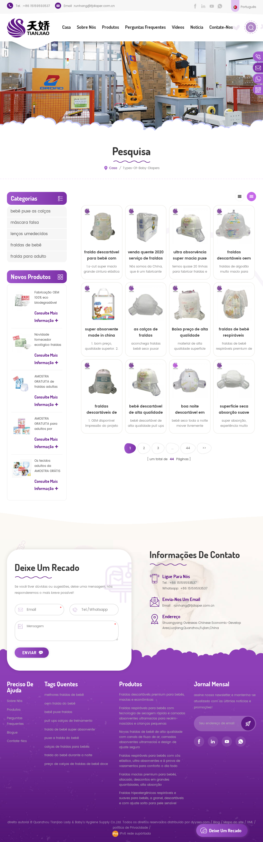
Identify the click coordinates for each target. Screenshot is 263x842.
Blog (216, 822)
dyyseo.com (201, 822)
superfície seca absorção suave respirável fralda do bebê (234, 409)
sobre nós (86, 27)
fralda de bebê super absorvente (69, 729)
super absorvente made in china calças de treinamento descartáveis (101, 332)
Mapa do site (233, 822)
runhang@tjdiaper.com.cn (94, 6)
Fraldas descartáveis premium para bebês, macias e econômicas (151, 697)
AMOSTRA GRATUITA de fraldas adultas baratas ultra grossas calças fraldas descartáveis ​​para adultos (48, 382)
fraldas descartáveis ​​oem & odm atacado (234, 255)
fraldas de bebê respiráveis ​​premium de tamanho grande (234, 332)
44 (188, 448)
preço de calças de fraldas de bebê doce (76, 764)
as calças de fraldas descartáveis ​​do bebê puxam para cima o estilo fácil (146, 332)
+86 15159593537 (36, 6)
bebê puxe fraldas (58, 712)
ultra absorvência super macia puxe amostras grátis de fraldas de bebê (190, 255)
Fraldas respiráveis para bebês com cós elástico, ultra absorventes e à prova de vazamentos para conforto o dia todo (149, 761)
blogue (12, 732)
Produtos (110, 27)
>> (204, 448)
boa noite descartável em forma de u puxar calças (190, 409)
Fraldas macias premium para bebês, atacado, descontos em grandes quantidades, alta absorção (147, 779)
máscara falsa (25, 222)
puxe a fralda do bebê (61, 738)
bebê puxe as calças (31, 211)
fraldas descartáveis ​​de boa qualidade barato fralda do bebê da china (101, 409)
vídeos (178, 27)
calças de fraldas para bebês (66, 746)
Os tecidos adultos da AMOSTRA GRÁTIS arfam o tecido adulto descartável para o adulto (47, 466)
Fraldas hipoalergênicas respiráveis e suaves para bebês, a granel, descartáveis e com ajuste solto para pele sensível (151, 798)
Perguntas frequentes (145, 27)
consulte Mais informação (101, 438)
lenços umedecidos (29, 234)
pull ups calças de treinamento (68, 720)
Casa (66, 27)
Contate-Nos (221, 27)
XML (250, 822)
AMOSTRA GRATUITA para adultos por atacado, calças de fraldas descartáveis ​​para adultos (48, 424)
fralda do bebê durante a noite (68, 755)
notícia (196, 27)
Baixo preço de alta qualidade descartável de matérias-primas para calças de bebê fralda (190, 332)
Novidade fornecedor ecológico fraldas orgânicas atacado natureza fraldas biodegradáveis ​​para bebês (48, 340)
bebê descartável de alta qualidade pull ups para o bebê (146, 409)
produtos (14, 709)
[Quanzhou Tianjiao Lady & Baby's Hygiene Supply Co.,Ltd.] (28, 28)
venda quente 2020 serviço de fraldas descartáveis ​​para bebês (146, 255)
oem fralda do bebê (59, 703)
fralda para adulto (28, 256)
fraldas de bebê (26, 245)
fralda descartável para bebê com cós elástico (101, 255)
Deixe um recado (225, 830)
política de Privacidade (130, 827)
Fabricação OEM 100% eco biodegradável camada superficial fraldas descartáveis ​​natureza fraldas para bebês (48, 298)
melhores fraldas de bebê (64, 694)
